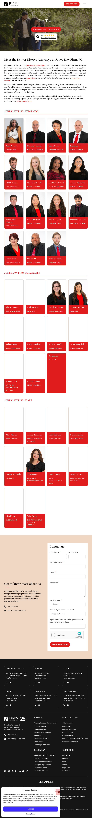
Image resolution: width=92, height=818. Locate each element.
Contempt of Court (41, 758)
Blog (64, 761)
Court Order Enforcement (43, 761)
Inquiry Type (55, 600)
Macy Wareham (34, 344)
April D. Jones (11, 146)
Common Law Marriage (42, 732)
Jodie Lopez (32, 474)
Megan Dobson (76, 474)
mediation (30, 78)
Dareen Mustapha (13, 474)
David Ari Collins (34, 146)
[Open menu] (84, 4)
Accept (31, 809)
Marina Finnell (55, 344)
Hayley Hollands (34, 183)
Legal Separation (40, 729)
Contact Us (66, 771)
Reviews (65, 758)
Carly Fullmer (55, 435)
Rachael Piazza (33, 381)
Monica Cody (11, 381)
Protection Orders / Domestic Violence (41, 769)
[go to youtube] (23, 771)
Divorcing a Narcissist (42, 745)
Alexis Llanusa (12, 307)
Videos (65, 765)
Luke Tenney (54, 474)
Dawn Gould (54, 146)
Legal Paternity (67, 732)
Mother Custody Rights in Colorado (75, 738)
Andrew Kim (32, 307)
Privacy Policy (30, 814)
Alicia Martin (11, 435)
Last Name (73, 552)
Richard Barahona (78, 219)
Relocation (66, 726)
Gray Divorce (39, 742)
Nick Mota (10, 516)
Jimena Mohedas (77, 183)
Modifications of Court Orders (45, 755)
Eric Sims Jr (75, 146)
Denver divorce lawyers (35, 65)
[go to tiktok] (27, 771)
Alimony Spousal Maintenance (45, 723)
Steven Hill (31, 259)
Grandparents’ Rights (70, 742)
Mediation (37, 735)
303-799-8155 (71, 4)
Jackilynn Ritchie (56, 307)
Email (52, 572)
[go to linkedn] (16, 771)
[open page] (13, 130)
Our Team (66, 755)
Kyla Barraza (11, 344)
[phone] (7, 683)
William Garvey (55, 259)
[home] (11, 4)
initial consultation (24, 101)
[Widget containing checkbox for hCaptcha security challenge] (67, 635)
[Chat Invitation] (72, 813)
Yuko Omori (32, 516)
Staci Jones (53, 356)
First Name (54, 552)
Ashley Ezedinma (34, 435)
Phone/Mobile (56, 562)
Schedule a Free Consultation (46, 29)
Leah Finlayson (33, 219)
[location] (10, 683)
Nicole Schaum (55, 219)
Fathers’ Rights (67, 735)
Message (54, 582)
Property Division (40, 726)
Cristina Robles (76, 435)
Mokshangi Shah (77, 344)
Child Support (67, 723)
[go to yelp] (20, 771)
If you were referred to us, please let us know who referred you (66, 620)
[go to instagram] (12, 771)
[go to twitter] (9, 771)
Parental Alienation (69, 729)
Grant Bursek (12, 182)
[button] (57, 790)
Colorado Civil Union (41, 738)
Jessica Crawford (56, 182)
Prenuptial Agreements (42, 765)
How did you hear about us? (62, 610)
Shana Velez (11, 259)
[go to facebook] (5, 771)
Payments (66, 768)
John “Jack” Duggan (11, 220)
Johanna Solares (77, 307)
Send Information (60, 644)
